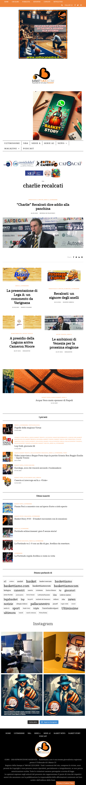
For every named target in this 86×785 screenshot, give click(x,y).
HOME (8, 733)
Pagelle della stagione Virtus (27, 428)
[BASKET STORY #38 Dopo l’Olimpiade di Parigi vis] (64, 652)
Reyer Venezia (28, 333)
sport (16, 608)
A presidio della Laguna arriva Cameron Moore (22, 342)
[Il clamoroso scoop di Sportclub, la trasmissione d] (21, 652)
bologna (7, 590)
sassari (73, 604)
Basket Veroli (59, 439)
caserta (30, 590)
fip (60, 590)
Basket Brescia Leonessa (34, 439)
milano (56, 599)
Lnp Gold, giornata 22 (24, 446)
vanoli (21, 613)
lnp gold (30, 599)
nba (63, 599)
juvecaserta (19, 595)
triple (36, 608)
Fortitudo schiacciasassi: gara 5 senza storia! (35, 531)
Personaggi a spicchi (36, 199)
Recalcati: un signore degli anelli (64, 295)
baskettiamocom (42, 585)
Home (6, 2)
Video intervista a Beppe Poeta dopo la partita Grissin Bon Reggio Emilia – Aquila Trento (48, 456)
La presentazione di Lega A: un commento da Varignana (22, 296)
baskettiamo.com (16, 585)
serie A (6, 608)
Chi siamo (15, 2)
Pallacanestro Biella (56, 441)
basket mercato (46, 581)
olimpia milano (21, 604)
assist (20, 581)
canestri (19, 590)
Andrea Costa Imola (21, 437)
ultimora (10, 612)
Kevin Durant (30, 595)
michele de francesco (43, 599)
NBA (25, 143)
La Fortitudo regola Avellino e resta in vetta (34, 556)
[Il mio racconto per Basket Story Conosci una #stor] (21, 695)
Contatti (47, 2)
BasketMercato (16, 333)
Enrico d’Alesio (51, 590)
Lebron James (65, 595)
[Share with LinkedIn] (79, 257)
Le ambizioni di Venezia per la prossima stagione (64, 343)
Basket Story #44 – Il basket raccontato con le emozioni (40, 519)
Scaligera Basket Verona (40, 443)
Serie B (38, 477)
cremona (39, 590)
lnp (22, 599)
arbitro (11, 581)
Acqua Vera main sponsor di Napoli (43, 400)
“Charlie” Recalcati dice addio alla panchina (43, 206)
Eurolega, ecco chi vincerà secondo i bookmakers (37, 468)
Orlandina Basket (42, 441)
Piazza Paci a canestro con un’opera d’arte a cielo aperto (40, 506)
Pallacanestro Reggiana (39, 453)
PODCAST (28, 148)
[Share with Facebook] (73, 257)
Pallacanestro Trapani (73, 441)
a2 (5, 581)
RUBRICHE (67, 288)
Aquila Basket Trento (37, 437)
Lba (55, 594)
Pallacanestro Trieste (22, 443)
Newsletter (58, 2)
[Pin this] (82, 257)
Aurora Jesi (72, 437)
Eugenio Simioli (68, 302)
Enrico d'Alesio (26, 307)
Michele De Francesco (47, 213)
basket (31, 581)
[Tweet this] (76, 257)
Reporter (36, 2)
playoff (55, 604)
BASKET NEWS (59, 733)
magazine (27, 516)
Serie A (36, 143)
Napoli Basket (45, 397)
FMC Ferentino (70, 439)
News (61, 143)
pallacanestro (40, 603)
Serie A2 (49, 143)
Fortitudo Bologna (21, 541)
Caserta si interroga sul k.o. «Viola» (30, 480)
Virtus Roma (43, 613)
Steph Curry (26, 608)
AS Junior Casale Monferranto (56, 437)
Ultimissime (12, 143)
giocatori (69, 590)
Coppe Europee (29, 465)
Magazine (10, 148)
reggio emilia (64, 604)
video (65, 453)
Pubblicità (26, 2)
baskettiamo (63, 581)
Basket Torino (48, 439)
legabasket (11, 599)
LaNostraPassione (44, 595)
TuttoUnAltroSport (50, 608)
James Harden (8, 595)
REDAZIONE (26, 351)
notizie (8, 603)
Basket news (35, 397)
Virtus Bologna (34, 425)
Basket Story (19, 516)
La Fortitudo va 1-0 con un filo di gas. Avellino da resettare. (42, 543)
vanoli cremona (31, 613)
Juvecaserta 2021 (30, 477)
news (71, 599)
